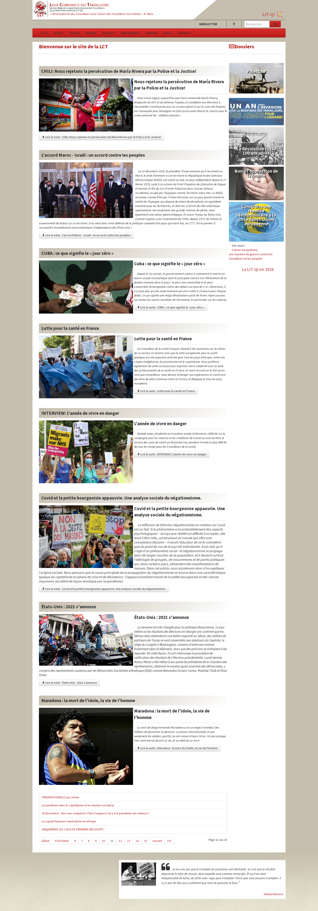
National (91, 33)
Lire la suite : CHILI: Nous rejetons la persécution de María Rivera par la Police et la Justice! (103, 137)
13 (128, 841)
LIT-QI (268, 14)
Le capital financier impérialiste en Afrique (69, 821)
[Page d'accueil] (40, 9)
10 (103, 841)
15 (145, 841)
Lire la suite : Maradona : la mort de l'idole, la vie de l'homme (179, 748)
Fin (169, 841)
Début (46, 841)
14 (137, 841)
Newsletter (208, 24)
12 (120, 841)
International (129, 33)
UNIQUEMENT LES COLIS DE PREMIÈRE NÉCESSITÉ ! (73, 829)
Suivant (157, 841)
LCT (42, 33)
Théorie (74, 33)
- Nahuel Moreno (273, 894)
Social (167, 33)
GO (275, 24)
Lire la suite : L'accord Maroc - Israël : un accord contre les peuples (88, 235)
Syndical (151, 33)
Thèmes (183, 33)
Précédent (62, 841)
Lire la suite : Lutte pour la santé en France (167, 391)
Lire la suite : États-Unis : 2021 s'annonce (71, 683)
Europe (107, 33)
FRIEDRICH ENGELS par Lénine (60, 797)
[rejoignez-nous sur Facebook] (234, 24)
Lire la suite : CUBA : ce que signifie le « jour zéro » (172, 307)
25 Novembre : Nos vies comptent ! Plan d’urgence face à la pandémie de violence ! (95, 813)
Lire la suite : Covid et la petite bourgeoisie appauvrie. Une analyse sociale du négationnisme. (105, 589)
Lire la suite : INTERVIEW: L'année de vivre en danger (173, 454)
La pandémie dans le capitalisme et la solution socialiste (78, 805)
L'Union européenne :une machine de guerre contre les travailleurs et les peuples (251, 254)
